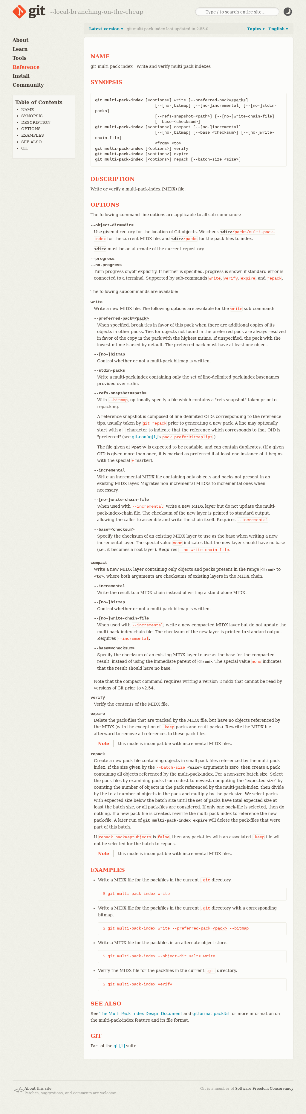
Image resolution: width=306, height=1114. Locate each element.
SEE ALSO (31, 142)
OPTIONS (31, 128)
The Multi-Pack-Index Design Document (141, 1013)
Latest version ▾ (106, 29)
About (20, 40)
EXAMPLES (32, 135)
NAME (27, 109)
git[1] (119, 1045)
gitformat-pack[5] (210, 1013)
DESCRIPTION (36, 122)
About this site (38, 1088)
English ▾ (278, 29)
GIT (24, 148)
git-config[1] (144, 436)
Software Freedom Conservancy (264, 1088)
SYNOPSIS (32, 116)
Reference (26, 67)
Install (21, 76)
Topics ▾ (256, 29)
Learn (20, 49)
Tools (20, 58)
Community (28, 85)
